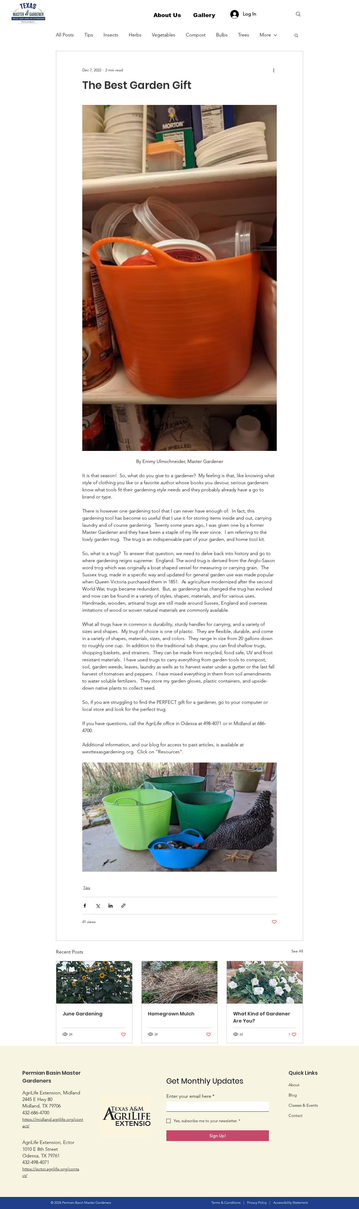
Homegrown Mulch (171, 1013)
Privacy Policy (257, 1203)
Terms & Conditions (226, 1203)
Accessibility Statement (290, 1203)
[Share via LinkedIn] (110, 905)
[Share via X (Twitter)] (97, 905)
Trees (243, 35)
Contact (295, 1115)
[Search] (298, 14)
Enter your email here (190, 1096)
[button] (296, 35)
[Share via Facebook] (84, 905)
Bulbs (222, 35)
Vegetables (163, 35)
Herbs (135, 35)
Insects (111, 35)
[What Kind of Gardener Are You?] (265, 982)
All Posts (65, 35)
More (265, 35)
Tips (88, 35)
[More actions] (273, 70)
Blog (293, 1095)
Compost (196, 35)
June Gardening (82, 1013)
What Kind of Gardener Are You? (261, 1017)
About (294, 1084)
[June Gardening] (94, 982)
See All (297, 951)
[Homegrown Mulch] (180, 982)
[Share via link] (123, 905)
